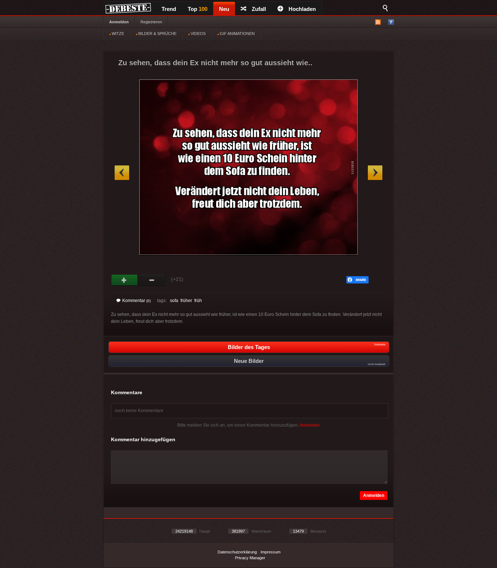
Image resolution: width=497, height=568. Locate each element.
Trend (169, 9)
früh (198, 300)
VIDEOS (198, 33)
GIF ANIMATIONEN (237, 33)
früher (186, 300)
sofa (174, 300)
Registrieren (151, 22)
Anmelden (119, 22)
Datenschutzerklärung (237, 552)
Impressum (271, 552)
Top (197, 9)
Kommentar (136, 300)
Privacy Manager (250, 558)
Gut (124, 280)
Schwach (152, 280)
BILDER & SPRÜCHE (156, 33)
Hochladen (302, 9)
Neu (224, 9)
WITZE (117, 33)
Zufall (259, 9)
